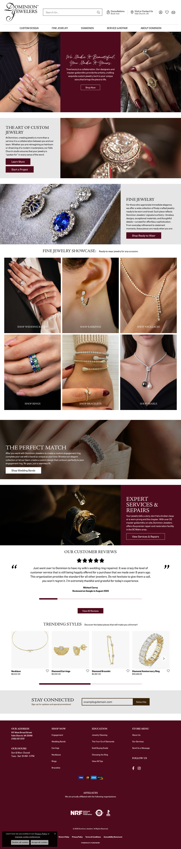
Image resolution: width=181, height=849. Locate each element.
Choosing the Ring (100, 754)
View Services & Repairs (145, 536)
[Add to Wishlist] (46, 670)
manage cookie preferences (27, 837)
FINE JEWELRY (60, 28)
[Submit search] (99, 12)
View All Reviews (90, 610)
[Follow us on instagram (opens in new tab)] (139, 768)
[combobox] (69, 12)
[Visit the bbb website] (108, 812)
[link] (117, 12)
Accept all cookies (40, 842)
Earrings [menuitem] (55, 748)
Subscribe (141, 701)
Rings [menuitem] (54, 761)
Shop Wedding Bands (23, 470)
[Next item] (163, 658)
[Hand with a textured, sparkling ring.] (90, 449)
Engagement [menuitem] (57, 734)
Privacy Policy (77, 837)
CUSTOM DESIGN (29, 28)
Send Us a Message (141, 748)
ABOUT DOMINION (151, 28)
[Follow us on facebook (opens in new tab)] (133, 768)
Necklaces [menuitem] (56, 754)
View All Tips (97, 761)
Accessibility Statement (113, 837)
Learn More (18, 161)
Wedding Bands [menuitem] (59, 741)
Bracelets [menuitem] (56, 767)
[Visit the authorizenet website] (99, 812)
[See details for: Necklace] (30, 649)
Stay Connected (53, 700)
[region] (90, 579)
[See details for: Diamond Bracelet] (110, 649)
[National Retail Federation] (81, 813)
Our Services (138, 741)
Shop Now (90, 87)
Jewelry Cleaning (99, 734)
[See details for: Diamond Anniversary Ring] (151, 649)
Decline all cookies (20, 842)
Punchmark (95, 843)
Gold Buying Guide (100, 748)
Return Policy (64, 837)
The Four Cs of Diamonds (103, 741)
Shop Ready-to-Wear (143, 235)
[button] (160, 12)
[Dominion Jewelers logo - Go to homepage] (21, 12)
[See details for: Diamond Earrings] (70, 649)
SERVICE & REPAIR (117, 28)
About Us (136, 734)
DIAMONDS (87, 28)
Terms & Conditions (93, 837)
